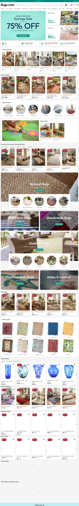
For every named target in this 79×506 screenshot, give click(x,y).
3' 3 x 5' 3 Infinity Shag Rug (22, 406)
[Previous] (2, 88)
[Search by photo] (17, 4)
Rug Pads (44, 8)
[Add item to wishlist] (13, 78)
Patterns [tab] (24, 146)
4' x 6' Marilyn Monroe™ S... (67, 406)
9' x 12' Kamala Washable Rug (53, 431)
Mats (49, 8)
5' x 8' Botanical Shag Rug (37, 406)
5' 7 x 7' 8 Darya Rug (66, 167)
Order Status (75, 1)
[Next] (76, 88)
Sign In (68, 5)
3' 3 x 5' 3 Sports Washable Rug (53, 456)
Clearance (76, 8)
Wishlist (74, 5)
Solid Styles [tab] (12, 146)
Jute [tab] (35, 146)
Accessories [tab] (8, 361)
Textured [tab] (18, 146)
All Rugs (2, 8)
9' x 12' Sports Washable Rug (7, 456)
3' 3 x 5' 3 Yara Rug (35, 431)
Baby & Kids (38, 8)
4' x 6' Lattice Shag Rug (52, 406)
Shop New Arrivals (39, 1)
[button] (75, 61)
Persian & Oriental (9, 8)
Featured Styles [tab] (5, 146)
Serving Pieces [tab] (16, 361)
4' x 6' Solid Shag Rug (6, 406)
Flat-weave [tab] (30, 146)
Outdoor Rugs (32, 8)
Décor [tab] (3, 361)
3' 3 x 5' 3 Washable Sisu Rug (68, 431)
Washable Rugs (17, 8)
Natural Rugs (25, 8)
